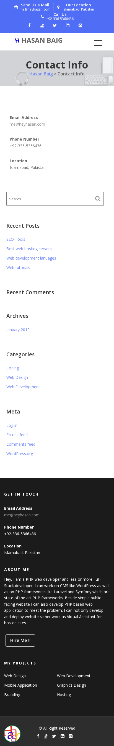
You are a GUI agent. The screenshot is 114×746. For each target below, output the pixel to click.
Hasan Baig (42, 40)
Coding (12, 368)
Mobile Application (20, 685)
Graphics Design (71, 685)
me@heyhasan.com (27, 124)
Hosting (64, 694)
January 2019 (18, 329)
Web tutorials (18, 267)
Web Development (23, 386)
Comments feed (20, 444)
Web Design (17, 377)
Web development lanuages (31, 258)
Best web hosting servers (29, 248)
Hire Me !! (20, 640)
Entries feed (17, 434)
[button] (12, 733)
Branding (12, 694)
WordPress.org (19, 453)
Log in (11, 425)
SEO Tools (15, 239)
